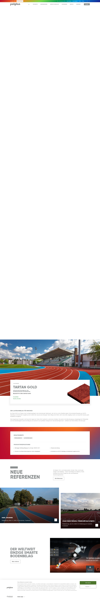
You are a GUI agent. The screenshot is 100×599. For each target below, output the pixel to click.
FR (89, 1)
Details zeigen (20, 596)
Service (71, 4)
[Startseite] (29, 4)
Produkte (35, 4)
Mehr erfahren (15, 561)
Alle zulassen (88, 582)
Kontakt (86, 4)
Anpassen (87, 586)
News (80, 1)
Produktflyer (15, 396)
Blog (83, 1)
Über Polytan (69, 1)
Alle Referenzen (59, 478)
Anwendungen (43, 4)
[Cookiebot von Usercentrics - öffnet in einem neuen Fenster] (10, 597)
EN (87, 1)
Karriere (78, 4)
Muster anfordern (17, 398)
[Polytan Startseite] (15, 4)
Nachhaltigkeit (75, 1)
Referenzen (64, 4)
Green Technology (54, 4)
